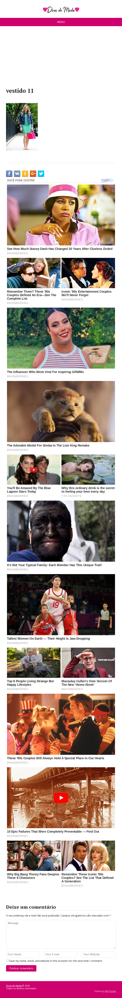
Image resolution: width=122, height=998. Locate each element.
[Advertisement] (61, 58)
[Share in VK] (17, 173)
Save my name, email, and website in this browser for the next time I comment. (55, 961)
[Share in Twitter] (41, 173)
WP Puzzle (110, 991)
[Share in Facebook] (9, 173)
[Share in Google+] (33, 173)
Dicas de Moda (14, 985)
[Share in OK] (25, 173)
